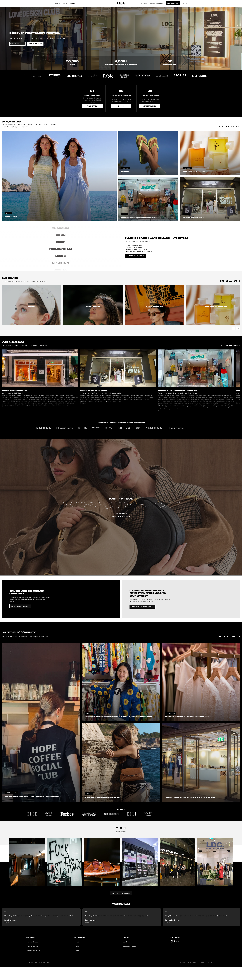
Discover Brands (32, 942)
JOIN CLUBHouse (35, 44)
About (80, 3)
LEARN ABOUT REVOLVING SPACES (142, 606)
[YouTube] (175, 941)
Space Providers (149, 106)
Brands (57, 3)
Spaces (65, 3)
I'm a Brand (144, 3)
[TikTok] (172, 941)
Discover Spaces (32, 946)
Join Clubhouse (172, 3)
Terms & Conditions (204, 962)
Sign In (185, 3)
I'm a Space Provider (156, 3)
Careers (182, 962)
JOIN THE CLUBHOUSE (229, 127)
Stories (72, 3)
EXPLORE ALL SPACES (230, 345)
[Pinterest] (125, 828)
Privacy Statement (192, 962)
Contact (77, 950)
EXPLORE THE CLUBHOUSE (121, 893)
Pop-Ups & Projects (33, 950)
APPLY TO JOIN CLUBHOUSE (136, 255)
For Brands (121, 106)
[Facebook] (117, 828)
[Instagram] (121, 828)
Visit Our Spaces (17, 44)
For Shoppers (92, 106)
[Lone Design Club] (121, 3)
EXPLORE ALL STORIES (229, 636)
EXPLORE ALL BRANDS (230, 281)
